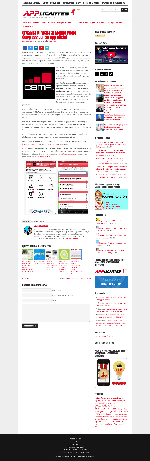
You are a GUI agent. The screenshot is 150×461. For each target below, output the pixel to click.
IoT (76, 22)
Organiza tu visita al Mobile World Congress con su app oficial (49, 34)
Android (36, 22)
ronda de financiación (112, 419)
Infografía (100, 411)
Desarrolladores (101, 403)
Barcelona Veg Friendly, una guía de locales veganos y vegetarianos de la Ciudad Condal (27, 266)
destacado (101, 405)
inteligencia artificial (64, 22)
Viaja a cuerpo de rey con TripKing (39, 262)
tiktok (118, 422)
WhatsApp (112, 424)
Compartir (25, 278)
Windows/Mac (28, 26)
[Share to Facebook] (25, 49)
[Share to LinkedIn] (36, 49)
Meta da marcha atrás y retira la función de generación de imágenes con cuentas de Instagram (112, 144)
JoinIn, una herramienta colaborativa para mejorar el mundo (51, 265)
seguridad (98, 422)
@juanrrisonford (72, 238)
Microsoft (105, 417)
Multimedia (101, 22)
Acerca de (26, 221)
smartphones (105, 422)
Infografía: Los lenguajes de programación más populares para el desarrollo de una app (76, 267)
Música (112, 417)
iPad (121, 411)
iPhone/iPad (83, 22)
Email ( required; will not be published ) (63, 295)
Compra (122, 401)
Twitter (97, 424)
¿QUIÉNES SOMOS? (31, 3)
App (97, 400)
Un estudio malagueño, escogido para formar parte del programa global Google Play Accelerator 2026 (111, 323)
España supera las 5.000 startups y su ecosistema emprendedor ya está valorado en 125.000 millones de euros (111, 160)
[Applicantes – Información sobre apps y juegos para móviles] (52, 15)
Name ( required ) (57, 290)
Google (114, 409)
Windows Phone (54, 144)
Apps (107, 400)
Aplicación (119, 398)
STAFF (45, 3)
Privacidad (122, 416)
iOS (117, 411)
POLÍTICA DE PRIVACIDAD (69, 453)
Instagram (110, 411)
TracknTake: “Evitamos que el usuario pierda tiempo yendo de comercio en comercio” (115, 117)
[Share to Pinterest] (41, 49)
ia (95, 412)
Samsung (124, 419)
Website (54, 300)
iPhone (126, 411)
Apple (101, 400)
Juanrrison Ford (27, 41)
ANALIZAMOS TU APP (72, 3)
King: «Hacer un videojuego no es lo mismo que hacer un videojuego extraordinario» (116, 127)
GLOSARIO (83, 450)
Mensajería (98, 417)
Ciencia (43, 22)
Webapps (119, 22)
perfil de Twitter (44, 157)
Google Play (122, 409)
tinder (122, 422)
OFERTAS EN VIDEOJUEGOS (113, 3)
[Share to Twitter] (30, 49)
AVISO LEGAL (84, 453)
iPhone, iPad (26, 144)
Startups (111, 22)
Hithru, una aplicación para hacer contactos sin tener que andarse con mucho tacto (63, 266)
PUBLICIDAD (55, 3)
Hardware (51, 22)
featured (101, 408)
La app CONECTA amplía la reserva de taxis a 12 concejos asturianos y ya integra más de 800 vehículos (111, 169)
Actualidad (27, 22)
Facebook (111, 406)
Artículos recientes (38, 221)
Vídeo (101, 424)
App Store (114, 400)
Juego (110, 414)
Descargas (111, 403)
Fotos (110, 409)
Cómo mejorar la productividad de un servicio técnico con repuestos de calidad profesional (111, 152)
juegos (115, 414)
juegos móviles (123, 414)
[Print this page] (47, 49)
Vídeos (106, 424)
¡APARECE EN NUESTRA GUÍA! (75, 447)
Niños (116, 416)
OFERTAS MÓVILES (91, 3)
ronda (100, 419)
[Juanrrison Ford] (28, 234)
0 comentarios (52, 41)
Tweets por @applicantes (104, 336)
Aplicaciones (109, 398)
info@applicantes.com (68, 154)
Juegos (92, 22)
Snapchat (112, 422)
